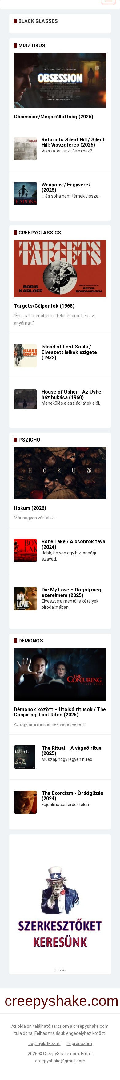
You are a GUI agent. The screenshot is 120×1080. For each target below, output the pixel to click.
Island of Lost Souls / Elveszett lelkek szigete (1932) (69, 352)
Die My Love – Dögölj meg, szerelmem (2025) (72, 592)
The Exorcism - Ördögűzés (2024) (72, 796)
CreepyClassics (39, 233)
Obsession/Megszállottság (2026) (53, 117)
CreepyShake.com (61, 1053)
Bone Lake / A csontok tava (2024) (73, 544)
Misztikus (31, 46)
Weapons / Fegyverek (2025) (66, 187)
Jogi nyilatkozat (44, 1043)
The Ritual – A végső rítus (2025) (72, 751)
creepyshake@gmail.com (60, 1060)
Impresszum (79, 1043)
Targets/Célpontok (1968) (44, 306)
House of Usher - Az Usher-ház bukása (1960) (73, 394)
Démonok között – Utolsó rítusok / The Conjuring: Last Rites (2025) (60, 712)
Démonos (30, 641)
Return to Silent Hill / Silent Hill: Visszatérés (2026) (73, 142)
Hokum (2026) (30, 508)
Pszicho (29, 440)
